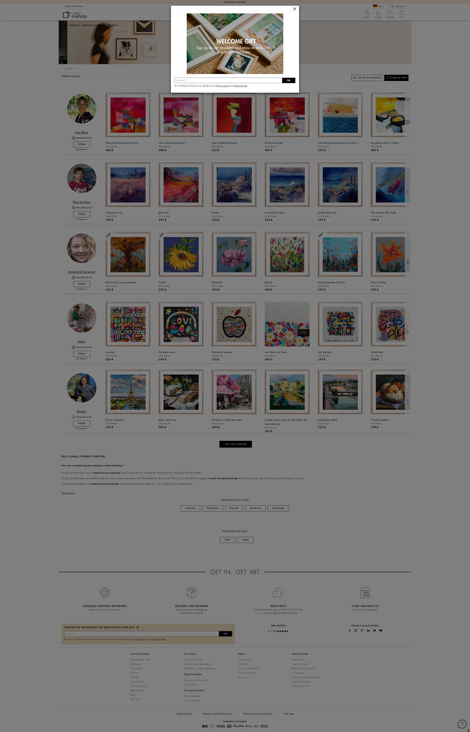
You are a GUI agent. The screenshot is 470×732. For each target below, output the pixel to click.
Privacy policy (222, 85)
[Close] (294, 8)
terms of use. (240, 85)
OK (289, 80)
